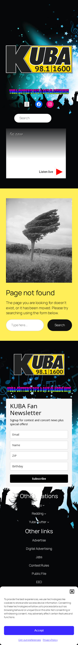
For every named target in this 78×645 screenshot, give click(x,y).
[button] (72, 591)
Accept (39, 630)
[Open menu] (26, 104)
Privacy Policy (50, 640)
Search (60, 325)
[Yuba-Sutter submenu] (48, 522)
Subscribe (39, 479)
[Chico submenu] (44, 505)
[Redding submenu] (45, 514)
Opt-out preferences (29, 640)
